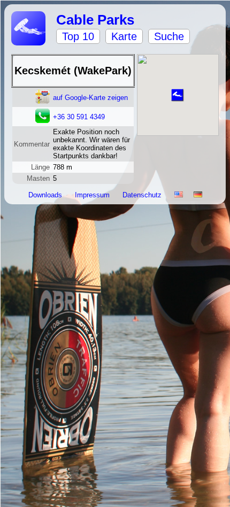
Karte (124, 36)
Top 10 (78, 36)
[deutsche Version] (198, 195)
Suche (169, 36)
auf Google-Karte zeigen (90, 98)
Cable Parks (95, 20)
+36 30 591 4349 (79, 117)
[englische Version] (178, 195)
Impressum (93, 195)
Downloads (46, 195)
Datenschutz (143, 195)
